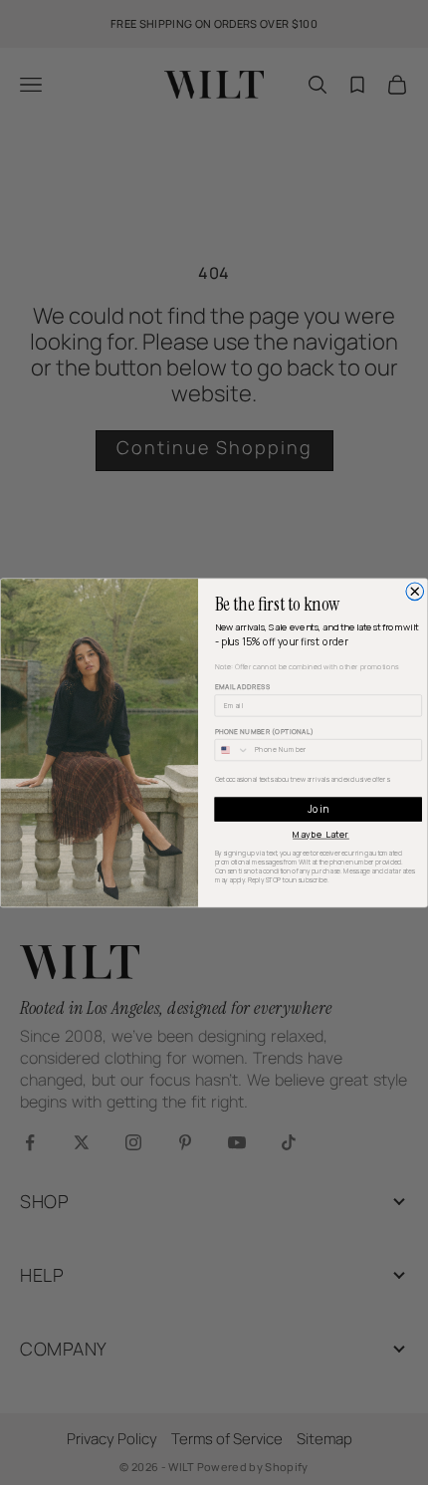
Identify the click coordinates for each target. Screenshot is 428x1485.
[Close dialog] (415, 592)
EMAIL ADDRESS (243, 685)
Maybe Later (321, 834)
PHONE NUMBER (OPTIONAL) (265, 730)
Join (318, 808)
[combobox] (232, 749)
